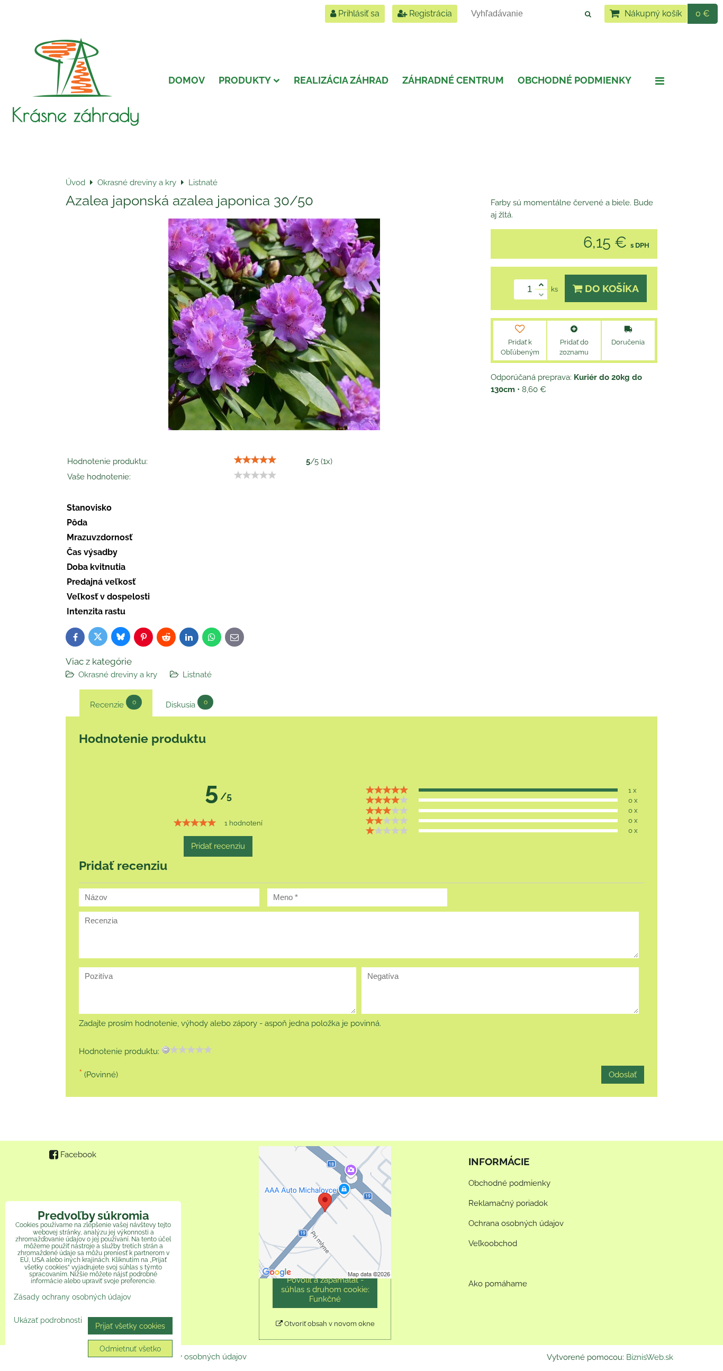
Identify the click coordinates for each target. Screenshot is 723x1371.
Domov (186, 80)
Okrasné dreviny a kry (117, 674)
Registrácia (429, 13)
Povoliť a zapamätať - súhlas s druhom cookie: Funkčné (325, 1289)
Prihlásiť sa (357, 13)
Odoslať (623, 1074)
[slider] (255, 460)
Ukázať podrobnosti (48, 1320)
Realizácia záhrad (341, 80)
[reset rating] (165, 1050)
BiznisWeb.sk (649, 1357)
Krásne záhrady (75, 114)
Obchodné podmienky (574, 80)
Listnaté (197, 674)
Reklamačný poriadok (508, 1203)
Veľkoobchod (492, 1243)
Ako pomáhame (497, 1283)
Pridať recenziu (218, 846)
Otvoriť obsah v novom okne (329, 1324)
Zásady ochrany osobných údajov (185, 1356)
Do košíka (610, 288)
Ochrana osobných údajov (516, 1223)
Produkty (245, 80)
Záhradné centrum (453, 80)
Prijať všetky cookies (130, 1325)
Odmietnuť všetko (130, 1348)
